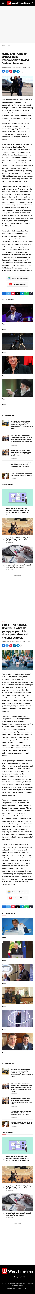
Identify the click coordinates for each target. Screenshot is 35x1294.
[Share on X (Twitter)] (7, 71)
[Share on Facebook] (3, 71)
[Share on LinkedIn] (14, 71)
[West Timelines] (18, 3)
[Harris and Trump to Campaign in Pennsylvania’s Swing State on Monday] (17, 86)
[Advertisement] (17, 24)
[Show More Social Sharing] (21, 71)
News (3, 50)
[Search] (32, 3)
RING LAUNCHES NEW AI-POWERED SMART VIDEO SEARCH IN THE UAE (22, 475)
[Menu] (3, 3)
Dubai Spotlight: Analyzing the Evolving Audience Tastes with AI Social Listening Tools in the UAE (17, 510)
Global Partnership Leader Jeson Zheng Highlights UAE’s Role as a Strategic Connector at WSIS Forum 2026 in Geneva (21, 453)
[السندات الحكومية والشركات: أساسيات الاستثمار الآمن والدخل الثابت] (17, 554)
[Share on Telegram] (18, 71)
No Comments (17, 67)
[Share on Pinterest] (10, 71)
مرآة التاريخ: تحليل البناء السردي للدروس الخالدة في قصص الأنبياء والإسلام (19, 539)
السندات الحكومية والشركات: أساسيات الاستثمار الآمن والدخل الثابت (18, 566)
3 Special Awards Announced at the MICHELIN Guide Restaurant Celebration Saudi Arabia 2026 (21, 465)
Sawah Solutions (18, 1285)
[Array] (17, 313)
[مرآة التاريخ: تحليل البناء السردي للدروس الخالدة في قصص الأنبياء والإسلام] (17, 526)
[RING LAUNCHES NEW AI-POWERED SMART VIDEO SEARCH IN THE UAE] (5, 476)
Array (4, 324)
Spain (3, 621)
